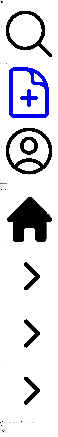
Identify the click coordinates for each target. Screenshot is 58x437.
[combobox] (3, 63)
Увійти (1, 180)
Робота (1, 184)
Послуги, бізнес (2, 185)
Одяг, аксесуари (2, 186)
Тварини (1, 187)
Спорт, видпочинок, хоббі (3, 189)
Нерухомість (2, 182)
